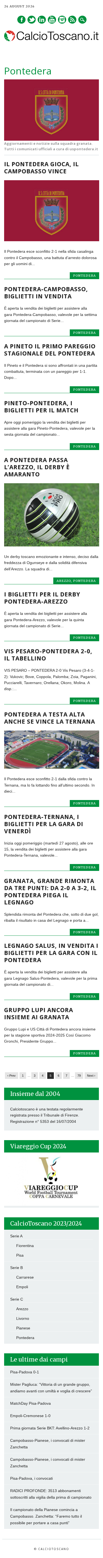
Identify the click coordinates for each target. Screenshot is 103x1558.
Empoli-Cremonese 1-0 (30, 1415)
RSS (72, 20)
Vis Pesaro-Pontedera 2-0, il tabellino (48, 654)
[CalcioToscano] (51, 40)
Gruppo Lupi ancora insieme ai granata (38, 1013)
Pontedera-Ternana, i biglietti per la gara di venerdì (43, 824)
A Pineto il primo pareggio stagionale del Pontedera (50, 349)
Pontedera (84, 275)
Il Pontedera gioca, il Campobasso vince (41, 167)
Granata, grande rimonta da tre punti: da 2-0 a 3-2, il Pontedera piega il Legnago (50, 891)
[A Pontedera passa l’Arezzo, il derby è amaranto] (51, 545)
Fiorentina (25, 1245)
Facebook (21, 20)
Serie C (16, 1299)
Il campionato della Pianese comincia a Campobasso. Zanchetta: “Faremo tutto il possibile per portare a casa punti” (46, 1516)
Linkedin (42, 20)
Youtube (52, 20)
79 (79, 1075)
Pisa (20, 1255)
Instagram (62, 20)
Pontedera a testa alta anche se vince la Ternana (49, 717)
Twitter (31, 20)
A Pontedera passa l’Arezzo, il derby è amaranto (37, 467)
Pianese (23, 1328)
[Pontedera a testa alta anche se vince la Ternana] (51, 767)
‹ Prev (11, 1075)
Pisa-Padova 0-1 (24, 1372)
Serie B (16, 1267)
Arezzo (64, 581)
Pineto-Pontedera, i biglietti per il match (41, 406)
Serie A (16, 1236)
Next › (91, 1075)
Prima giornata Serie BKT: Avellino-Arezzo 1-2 (50, 1428)
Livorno (22, 1318)
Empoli (22, 1287)
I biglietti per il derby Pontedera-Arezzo (42, 597)
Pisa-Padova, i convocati (31, 1478)
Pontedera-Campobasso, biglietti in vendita (46, 292)
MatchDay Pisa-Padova (30, 1403)
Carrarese (25, 1277)
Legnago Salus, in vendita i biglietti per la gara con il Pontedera (51, 953)
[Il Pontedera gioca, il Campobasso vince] (51, 240)
